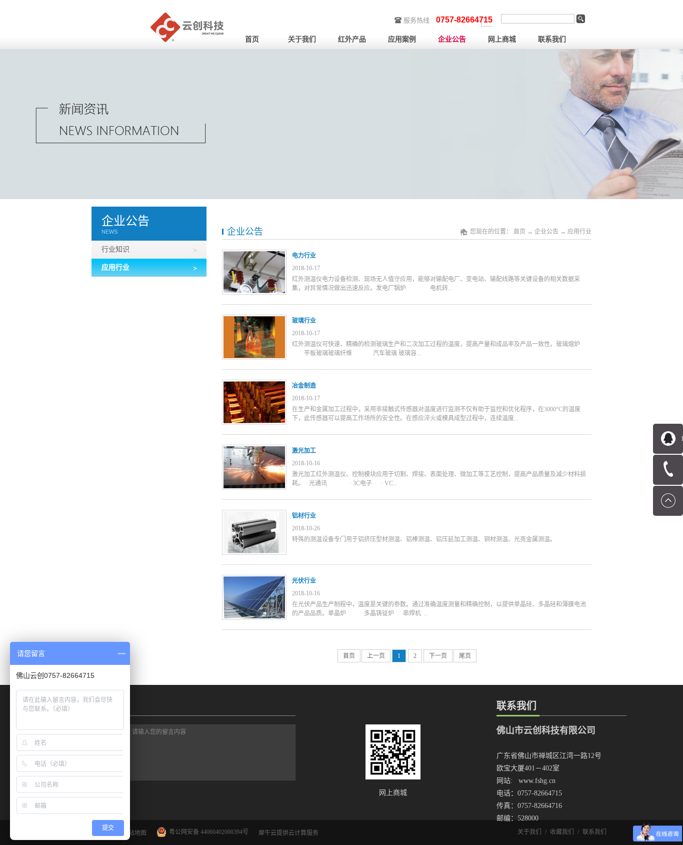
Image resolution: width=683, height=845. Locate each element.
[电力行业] (254, 255)
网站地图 (133, 832)
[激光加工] (254, 450)
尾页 (465, 655)
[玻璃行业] (254, 320)
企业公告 (546, 231)
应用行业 (580, 231)
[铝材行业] (254, 515)
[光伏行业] (254, 580)
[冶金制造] (254, 385)
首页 (252, 39)
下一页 (438, 655)
